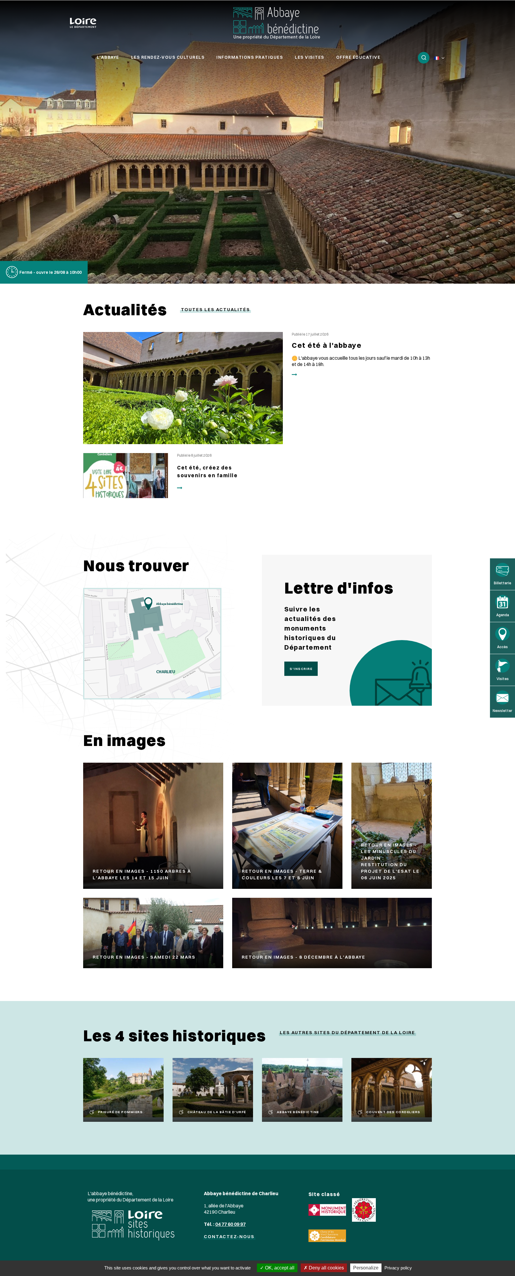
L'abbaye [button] (108, 57)
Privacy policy (398, 1267)
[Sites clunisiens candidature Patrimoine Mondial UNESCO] (327, 1235)
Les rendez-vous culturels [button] (168, 57)
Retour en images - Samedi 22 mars (144, 957)
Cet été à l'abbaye (327, 345)
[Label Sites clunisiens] (364, 1209)
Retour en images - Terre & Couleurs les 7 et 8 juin (282, 874)
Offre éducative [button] (358, 57)
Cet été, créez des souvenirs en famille (207, 471)
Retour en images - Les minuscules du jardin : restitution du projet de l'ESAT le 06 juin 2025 (390, 861)
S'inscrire (301, 669)
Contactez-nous (229, 1236)
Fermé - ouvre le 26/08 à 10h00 (50, 272)
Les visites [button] (309, 57)
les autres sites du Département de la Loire (347, 1032)
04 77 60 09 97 (230, 1224)
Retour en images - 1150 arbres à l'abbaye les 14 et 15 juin (142, 874)
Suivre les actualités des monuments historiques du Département (310, 628)
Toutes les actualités (215, 309)
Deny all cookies (326, 1267)
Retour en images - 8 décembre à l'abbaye (303, 957)
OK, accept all (279, 1267)
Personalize (366, 1267)
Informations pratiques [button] (249, 57)
